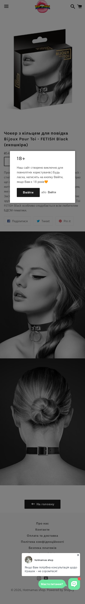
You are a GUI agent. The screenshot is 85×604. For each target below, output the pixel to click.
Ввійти (28, 192)
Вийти (52, 192)
